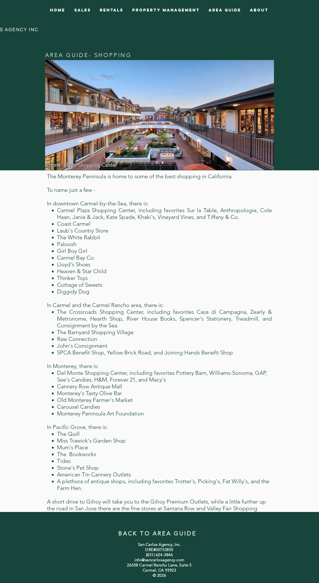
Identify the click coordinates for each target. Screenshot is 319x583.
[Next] (267, 115)
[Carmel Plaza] (157, 162)
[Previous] (52, 115)
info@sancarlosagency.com (159, 560)
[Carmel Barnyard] (162, 162)
